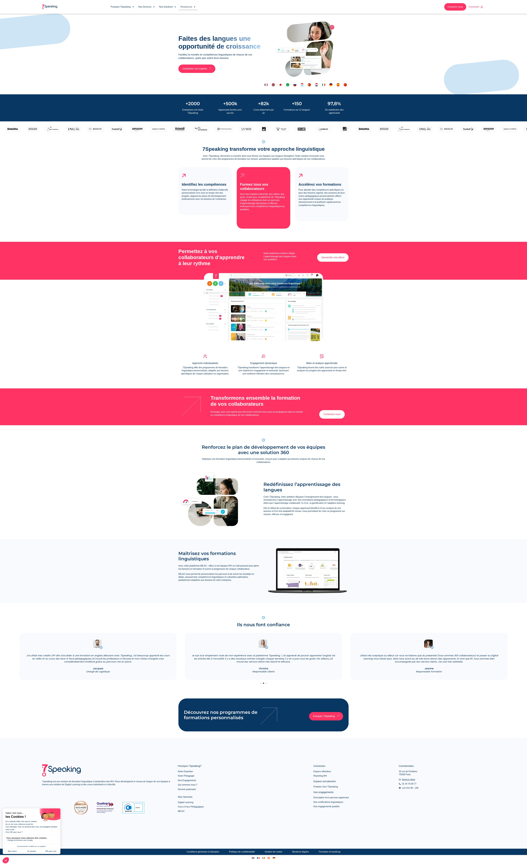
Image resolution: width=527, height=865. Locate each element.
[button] (260, 683)
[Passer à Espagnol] (268, 858)
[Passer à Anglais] (253, 858)
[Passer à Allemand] (274, 858)
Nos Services (144, 7)
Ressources (186, 7)
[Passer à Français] (258, 858)
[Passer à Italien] (263, 858)
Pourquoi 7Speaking (121, 7)
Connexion (474, 7)
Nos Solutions (166, 7)
